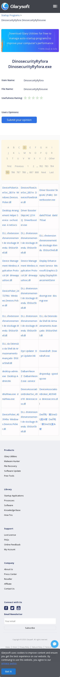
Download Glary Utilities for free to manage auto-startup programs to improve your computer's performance (32, 41)
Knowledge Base (12, 510)
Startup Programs (10, 15)
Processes (9, 500)
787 (18, 172)
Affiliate (8, 583)
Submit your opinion (19, 120)
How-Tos (8, 515)
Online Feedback (12, 544)
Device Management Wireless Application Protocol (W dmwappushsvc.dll (10, 270)
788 (24, 172)
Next (43, 172)
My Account (9, 549)
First (9, 166)
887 (31, 172)
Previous (19, 166)
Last (51, 172)
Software (8, 505)
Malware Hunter (12, 461)
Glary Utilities (10, 456)
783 (46, 166)
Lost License (10, 534)
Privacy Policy (24, 647)
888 (37, 172)
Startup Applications (14, 495)
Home (7, 647)
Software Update (12, 470)
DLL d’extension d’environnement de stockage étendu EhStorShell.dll (10, 243)
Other (52, 158)
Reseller (8, 578)
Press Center (10, 574)
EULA (15, 647)
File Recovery (10, 466)
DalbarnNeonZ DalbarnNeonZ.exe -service (29, 376)
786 (13, 172)
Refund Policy (37, 647)
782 (41, 166)
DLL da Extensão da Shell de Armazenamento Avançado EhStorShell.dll (48, 326)
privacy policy (8, 663)
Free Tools (9, 475)
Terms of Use (50, 647)
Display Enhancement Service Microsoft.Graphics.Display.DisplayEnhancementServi (48, 270)
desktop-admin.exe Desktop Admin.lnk (10, 376)
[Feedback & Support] (54, 644)
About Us (8, 569)
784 (52, 166)
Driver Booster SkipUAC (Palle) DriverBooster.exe (48, 195)
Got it (8, 671)
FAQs (6, 539)
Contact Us (9, 588)
